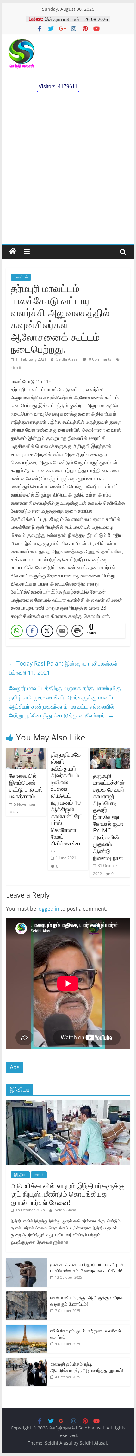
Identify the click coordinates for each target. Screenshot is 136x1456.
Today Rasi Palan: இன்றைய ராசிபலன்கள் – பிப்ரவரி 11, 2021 (65, 668)
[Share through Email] (62, 631)
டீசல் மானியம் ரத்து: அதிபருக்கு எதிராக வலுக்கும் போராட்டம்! (86, 1301)
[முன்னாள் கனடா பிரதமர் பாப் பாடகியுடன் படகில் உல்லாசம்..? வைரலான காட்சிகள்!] (26, 1261)
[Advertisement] (68, 173)
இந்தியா (20, 1174)
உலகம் (39, 1174)
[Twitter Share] (47, 631)
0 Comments (99, 359)
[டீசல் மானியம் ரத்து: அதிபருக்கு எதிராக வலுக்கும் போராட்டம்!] (26, 1295)
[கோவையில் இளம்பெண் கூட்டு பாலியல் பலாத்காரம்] (26, 751)
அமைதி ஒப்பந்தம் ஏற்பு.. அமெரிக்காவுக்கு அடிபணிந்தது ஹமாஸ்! (86, 1367)
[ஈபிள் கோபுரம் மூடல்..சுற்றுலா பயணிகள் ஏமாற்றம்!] (26, 1328)
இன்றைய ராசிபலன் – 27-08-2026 (76, 19)
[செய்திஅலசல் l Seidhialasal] (13, 251)
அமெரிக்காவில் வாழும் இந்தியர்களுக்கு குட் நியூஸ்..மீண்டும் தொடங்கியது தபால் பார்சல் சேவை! (68, 1194)
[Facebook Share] (32, 631)
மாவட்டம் (21, 277)
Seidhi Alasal (68, 359)
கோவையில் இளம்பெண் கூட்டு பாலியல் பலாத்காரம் (26, 786)
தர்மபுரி (16, 367)
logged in (48, 908)
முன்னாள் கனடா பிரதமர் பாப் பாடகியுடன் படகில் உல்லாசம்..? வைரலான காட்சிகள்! (87, 1267)
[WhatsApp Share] (17, 631)
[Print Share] (77, 631)
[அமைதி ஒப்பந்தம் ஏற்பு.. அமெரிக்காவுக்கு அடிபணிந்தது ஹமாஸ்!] (26, 1361)
